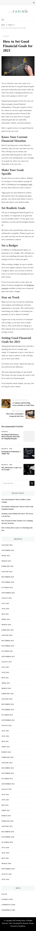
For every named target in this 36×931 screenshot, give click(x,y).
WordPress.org (8, 910)
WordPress (21, 926)
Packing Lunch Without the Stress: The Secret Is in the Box (17, 515)
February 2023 (8, 693)
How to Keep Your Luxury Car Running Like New (17, 529)
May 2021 (5, 805)
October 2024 (7, 587)
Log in (4, 894)
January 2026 (7, 545)
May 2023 (5, 677)
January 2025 (7, 571)
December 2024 (8, 577)
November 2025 (8, 550)
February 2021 (8, 821)
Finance (6, 36)
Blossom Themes (28, 923)
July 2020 (5, 847)
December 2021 (8, 768)
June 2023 (5, 672)
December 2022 (8, 704)
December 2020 (8, 831)
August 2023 (7, 662)
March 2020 (6, 863)
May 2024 (5, 614)
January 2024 (7, 635)
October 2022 (7, 715)
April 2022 (6, 746)
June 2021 (5, 800)
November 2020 (8, 837)
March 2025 (6, 561)
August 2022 (7, 725)
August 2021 (7, 789)
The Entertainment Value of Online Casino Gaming (16, 501)
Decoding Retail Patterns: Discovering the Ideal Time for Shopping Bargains (11, 436)
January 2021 (7, 826)
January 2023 (7, 699)
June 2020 (5, 853)
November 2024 (8, 582)
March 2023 (6, 688)
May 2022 (5, 741)
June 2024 (5, 608)
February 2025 (8, 566)
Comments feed (8, 904)
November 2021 (8, 773)
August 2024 (7, 598)
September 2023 (8, 656)
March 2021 (6, 815)
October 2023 (7, 651)
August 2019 (7, 874)
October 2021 (7, 778)
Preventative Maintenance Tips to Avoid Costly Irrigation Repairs (17, 508)
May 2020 (5, 858)
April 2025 (6, 555)
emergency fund (26, 184)
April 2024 (6, 619)
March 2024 (6, 624)
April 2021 (6, 810)
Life (10, 448)
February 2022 (8, 757)
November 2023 (8, 646)
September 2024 (8, 593)
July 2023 (5, 667)
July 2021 (5, 794)
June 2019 (5, 879)
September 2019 (8, 869)
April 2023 (6, 683)
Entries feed (7, 899)
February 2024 (8, 630)
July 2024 (5, 603)
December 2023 (8, 640)
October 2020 (7, 842)
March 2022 (6, 752)
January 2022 (7, 762)
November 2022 (8, 709)
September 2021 (8, 784)
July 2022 (5, 731)
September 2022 (8, 720)
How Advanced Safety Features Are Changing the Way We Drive (17, 522)
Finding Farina (20, 920)
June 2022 (5, 736)
